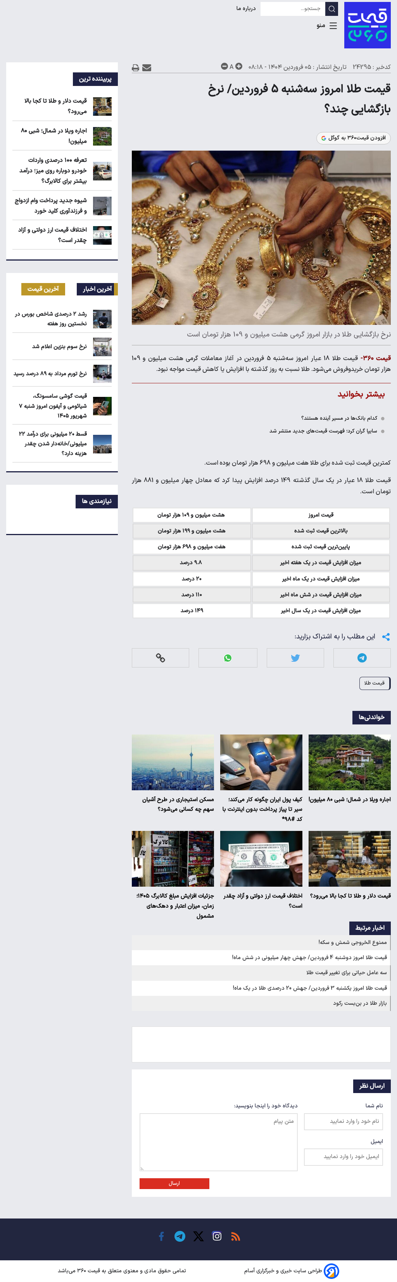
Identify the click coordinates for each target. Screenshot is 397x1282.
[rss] (235, 1236)
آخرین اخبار (97, 289)
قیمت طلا (374, 683)
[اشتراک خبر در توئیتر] (295, 658)
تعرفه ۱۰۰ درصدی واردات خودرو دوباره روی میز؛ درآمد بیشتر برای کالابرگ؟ (53, 171)
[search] (331, 9)
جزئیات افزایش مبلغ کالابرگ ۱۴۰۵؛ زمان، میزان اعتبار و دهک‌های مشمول (175, 906)
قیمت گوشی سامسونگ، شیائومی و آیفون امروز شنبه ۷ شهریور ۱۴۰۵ (53, 406)
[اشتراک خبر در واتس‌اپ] (227, 658)
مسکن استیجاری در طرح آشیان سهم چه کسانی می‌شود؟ (178, 805)
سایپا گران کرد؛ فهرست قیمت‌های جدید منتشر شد (323, 431)
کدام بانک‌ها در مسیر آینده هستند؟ (339, 418)
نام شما (374, 1106)
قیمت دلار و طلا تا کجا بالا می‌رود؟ (350, 896)
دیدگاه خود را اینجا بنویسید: (266, 1106)
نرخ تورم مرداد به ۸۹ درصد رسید (50, 374)
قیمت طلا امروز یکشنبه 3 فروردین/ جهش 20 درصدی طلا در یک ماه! (310, 988)
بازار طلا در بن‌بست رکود (360, 1003)
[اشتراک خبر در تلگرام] (362, 658)
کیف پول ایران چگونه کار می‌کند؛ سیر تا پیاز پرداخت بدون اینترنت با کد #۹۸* (262, 810)
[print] (136, 67)
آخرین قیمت (43, 289)
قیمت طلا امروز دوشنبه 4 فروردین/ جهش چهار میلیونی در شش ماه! (309, 958)
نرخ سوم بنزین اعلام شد (59, 347)
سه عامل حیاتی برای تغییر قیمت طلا (346, 973)
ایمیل (377, 1142)
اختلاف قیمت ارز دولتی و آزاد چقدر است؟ (262, 901)
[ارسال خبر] (146, 67)
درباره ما (246, 9)
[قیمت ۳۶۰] (367, 25)
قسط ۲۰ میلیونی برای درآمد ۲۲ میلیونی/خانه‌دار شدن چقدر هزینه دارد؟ (53, 444)
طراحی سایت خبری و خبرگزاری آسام (283, 1271)
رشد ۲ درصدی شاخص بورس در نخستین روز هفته (51, 319)
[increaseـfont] (238, 66)
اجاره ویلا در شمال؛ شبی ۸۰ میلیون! (350, 800)
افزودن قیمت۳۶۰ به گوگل (357, 138)
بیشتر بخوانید (361, 394)
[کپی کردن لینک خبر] (160, 658)
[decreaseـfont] (224, 66)
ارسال (174, 1184)
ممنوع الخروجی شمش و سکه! (353, 943)
